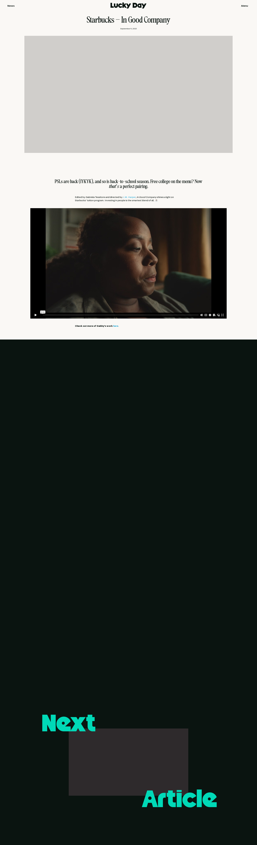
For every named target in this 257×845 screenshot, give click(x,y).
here (115, 326)
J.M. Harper (129, 197)
